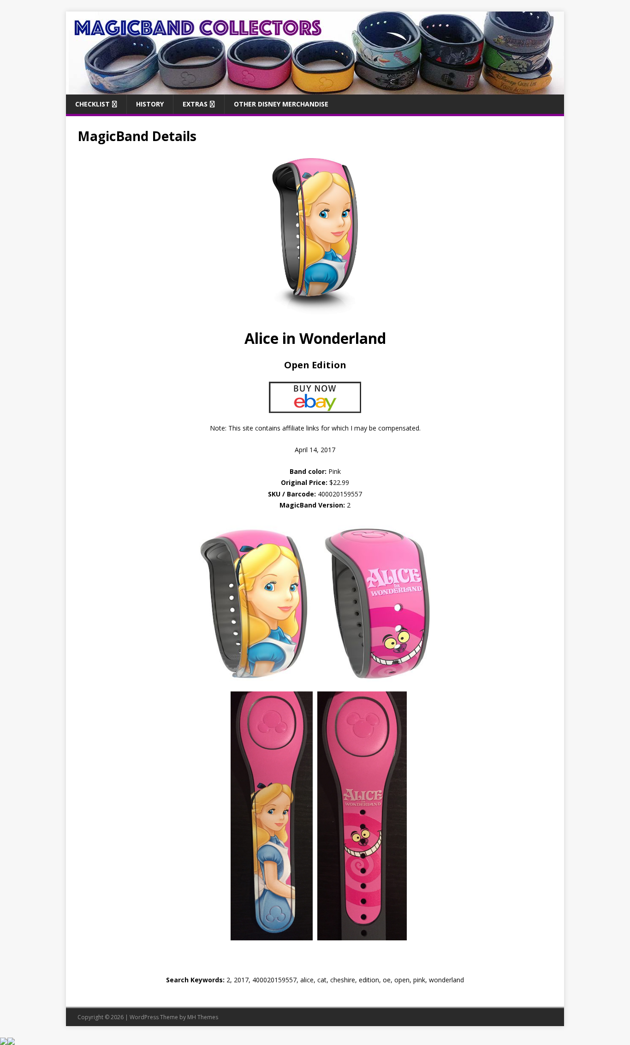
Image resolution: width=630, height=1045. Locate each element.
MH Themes (202, 1017)
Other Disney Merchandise (281, 104)
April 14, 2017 (315, 449)
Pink (315, 471)
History (150, 104)
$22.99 (339, 482)
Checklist (92, 104)
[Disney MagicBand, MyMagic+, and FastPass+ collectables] (315, 88)
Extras (195, 104)
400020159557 (340, 494)
